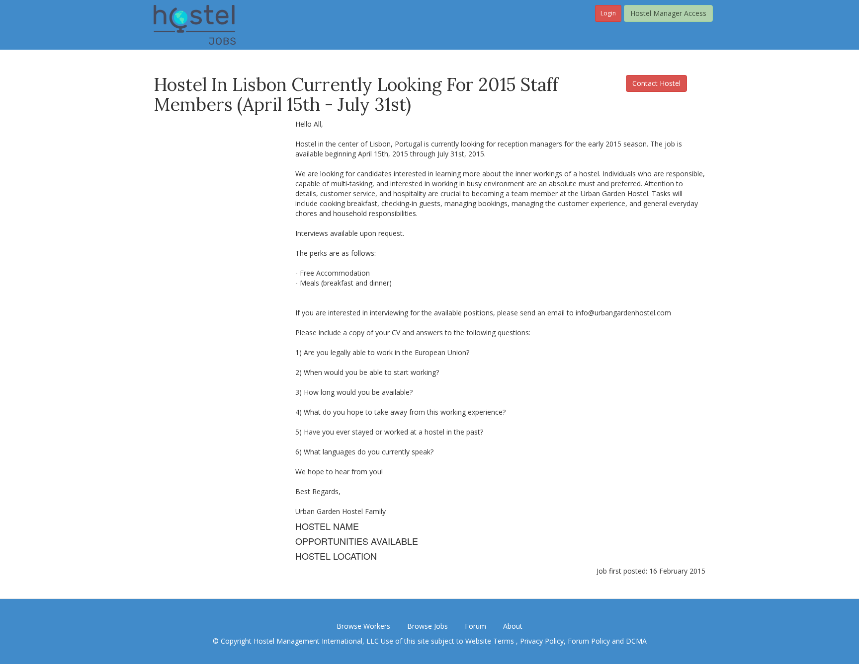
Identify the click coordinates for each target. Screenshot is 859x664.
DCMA (636, 641)
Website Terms (490, 641)
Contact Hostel (656, 83)
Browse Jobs (427, 626)
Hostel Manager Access (668, 13)
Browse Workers (363, 626)
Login (608, 13)
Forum (475, 626)
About (512, 626)
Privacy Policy (542, 641)
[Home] (195, 24)
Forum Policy (589, 641)
